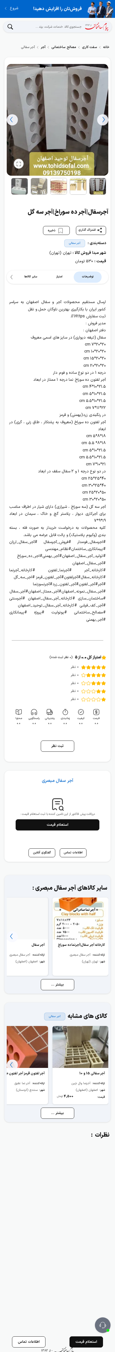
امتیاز (59, 277)
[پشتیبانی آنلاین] (103, 1325)
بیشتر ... (57, 984)
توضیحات (88, 277)
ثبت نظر (57, 746)
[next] (12, 119)
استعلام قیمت (57, 825)
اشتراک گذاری (87, 230)
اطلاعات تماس (29, 1342)
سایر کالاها (30, 277)
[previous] (102, 119)
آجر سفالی (75, 243)
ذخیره (52, 230)
